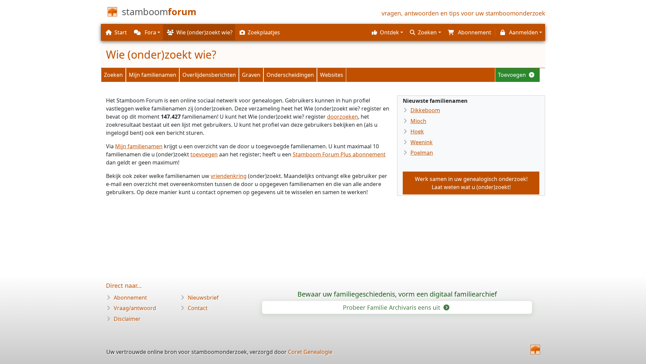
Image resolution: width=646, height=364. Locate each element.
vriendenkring (229, 176)
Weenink (421, 142)
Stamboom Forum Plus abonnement (339, 154)
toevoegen (204, 154)
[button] (386, 32)
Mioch (418, 121)
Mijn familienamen (152, 75)
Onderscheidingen (290, 75)
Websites (331, 75)
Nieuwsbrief (203, 297)
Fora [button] (149, 32)
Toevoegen (512, 75)
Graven (251, 75)
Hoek (417, 131)
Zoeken (113, 75)
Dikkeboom (425, 110)
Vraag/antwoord (135, 308)
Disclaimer (127, 319)
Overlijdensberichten (209, 75)
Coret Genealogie (310, 352)
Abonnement (130, 297)
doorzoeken (342, 116)
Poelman (421, 152)
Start (120, 32)
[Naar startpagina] (535, 349)
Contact (198, 308)
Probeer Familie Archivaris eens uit (392, 307)
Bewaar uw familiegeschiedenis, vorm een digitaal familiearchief (397, 294)
